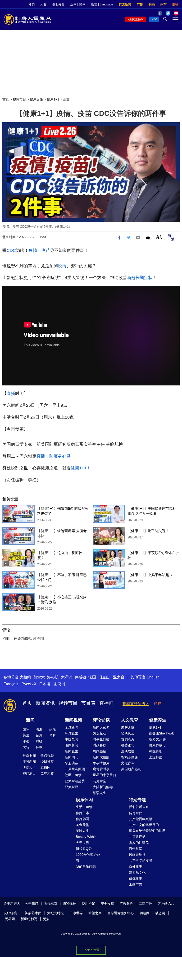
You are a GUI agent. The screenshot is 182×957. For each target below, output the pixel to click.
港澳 (39, 729)
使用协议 (88, 903)
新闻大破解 (101, 757)
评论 (26, 741)
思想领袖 (99, 751)
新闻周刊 (71, 757)
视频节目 (19, 99)
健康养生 (36, 99)
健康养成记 (157, 745)
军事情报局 (101, 763)
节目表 (88, 703)
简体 (82, 4)
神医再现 (155, 751)
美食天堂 (82, 825)
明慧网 (145, 913)
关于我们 (31, 903)
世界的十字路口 (104, 775)
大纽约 (25, 677)
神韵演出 (29, 773)
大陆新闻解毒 (103, 787)
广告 (140, 4)
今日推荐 (47, 761)
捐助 (152, 4)
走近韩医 (155, 757)
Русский (29, 684)
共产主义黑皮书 (140, 860)
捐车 (163, 4)
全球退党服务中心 (120, 913)
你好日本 (82, 813)
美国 (26, 735)
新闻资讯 (45, 703)
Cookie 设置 (91, 950)
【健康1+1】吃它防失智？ (148, 531)
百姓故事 (135, 866)
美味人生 (82, 831)
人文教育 (129, 720)
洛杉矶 (53, 677)
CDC (11, 250)
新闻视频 (73, 720)
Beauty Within (86, 837)
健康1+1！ (81, 468)
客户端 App (166, 903)
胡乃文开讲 (157, 739)
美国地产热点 (131, 769)
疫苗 (45, 250)
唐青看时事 (101, 769)
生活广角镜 (84, 807)
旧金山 (104, 677)
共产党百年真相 (140, 819)
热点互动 (99, 733)
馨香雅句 (127, 745)
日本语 (44, 684)
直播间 (106, 703)
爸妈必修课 (129, 757)
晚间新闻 (71, 745)
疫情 (33, 250)
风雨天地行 (137, 854)
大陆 (26, 747)
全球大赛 (47, 773)
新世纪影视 (29, 919)
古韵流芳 (127, 739)
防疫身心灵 (60, 456)
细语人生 (99, 793)
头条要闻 (29, 755)
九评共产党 (137, 837)
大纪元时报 (55, 913)
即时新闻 (29, 761)
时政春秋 (99, 745)
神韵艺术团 (33, 913)
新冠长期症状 (140, 277)
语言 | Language (102, 4)
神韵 (31, 4)
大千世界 (82, 843)
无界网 (10, 919)
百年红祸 (135, 849)
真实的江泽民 (139, 843)
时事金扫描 (101, 739)
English (153, 677)
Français (11, 684)
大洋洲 (66, 677)
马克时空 (99, 781)
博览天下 (29, 767)
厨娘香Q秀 (84, 849)
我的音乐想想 (86, 866)
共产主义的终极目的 (144, 825)
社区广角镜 (73, 775)
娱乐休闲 (84, 799)
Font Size (158, 237)
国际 (26, 729)
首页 (5, 99)
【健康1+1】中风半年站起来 (150, 575)
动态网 (160, 913)
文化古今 (127, 763)
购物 (175, 4)
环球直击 (71, 733)
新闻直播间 (136, 19)
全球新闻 (71, 727)
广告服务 (126, 903)
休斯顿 (80, 677)
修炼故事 (135, 878)
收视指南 (50, 903)
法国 (92, 677)
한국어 (59, 684)
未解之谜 (127, 727)
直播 (11, 393)
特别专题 (137, 799)
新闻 (30, 720)
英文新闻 (125, 4)
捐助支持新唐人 (136, 703)
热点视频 (47, 755)
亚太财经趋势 (75, 781)
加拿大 (39, 677)
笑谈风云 (127, 733)
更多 (46, 919)
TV (155, 19)
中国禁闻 (71, 739)
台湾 (39, 735)
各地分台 (58, 4)
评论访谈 (101, 720)
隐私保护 (69, 903)
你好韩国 (82, 819)
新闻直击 (71, 751)
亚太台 (118, 677)
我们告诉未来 (139, 807)
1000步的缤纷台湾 (88, 857)
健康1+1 (53, 99)
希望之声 (95, 913)
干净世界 (76, 913)
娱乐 (52, 729)
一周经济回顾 (75, 769)
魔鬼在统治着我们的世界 (147, 831)
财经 (39, 741)
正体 (73, 4)
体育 (52, 735)
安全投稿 (107, 903)
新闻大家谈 (101, 727)
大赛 (43, 4)
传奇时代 (135, 813)
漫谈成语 (127, 751)
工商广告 (135, 884)
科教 (39, 747)
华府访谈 (71, 763)
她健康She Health (162, 733)
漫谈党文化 (137, 872)
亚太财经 (71, 787)
